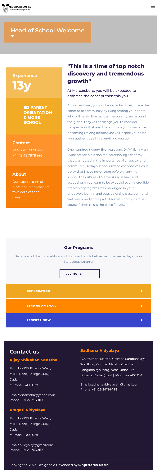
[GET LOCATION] (16, 291)
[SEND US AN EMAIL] (16, 305)
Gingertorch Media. (94, 465)
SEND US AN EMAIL (41, 305)
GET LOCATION (38, 291)
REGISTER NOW (39, 320)
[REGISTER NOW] (16, 320)
